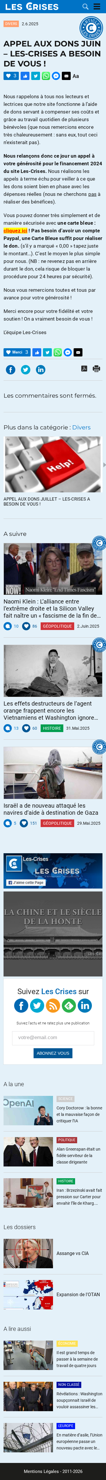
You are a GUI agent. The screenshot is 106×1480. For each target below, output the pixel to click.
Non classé (69, 1385)
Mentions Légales (41, 1471)
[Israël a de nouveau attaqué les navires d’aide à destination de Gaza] (53, 773)
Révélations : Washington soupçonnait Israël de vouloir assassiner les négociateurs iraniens (79, 1400)
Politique (66, 1140)
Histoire (52, 728)
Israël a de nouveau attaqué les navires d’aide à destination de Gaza (51, 809)
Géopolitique (57, 626)
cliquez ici (15, 231)
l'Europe (65, 1426)
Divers (11, 24)
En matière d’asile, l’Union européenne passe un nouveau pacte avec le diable (79, 1442)
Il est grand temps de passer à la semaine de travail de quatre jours (77, 1359)
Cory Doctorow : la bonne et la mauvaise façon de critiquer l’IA (79, 1114)
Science (65, 1099)
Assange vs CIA (73, 1253)
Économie (67, 1343)
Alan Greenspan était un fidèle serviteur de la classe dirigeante (78, 1155)
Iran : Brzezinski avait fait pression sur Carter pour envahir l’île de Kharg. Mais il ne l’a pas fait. (79, 1197)
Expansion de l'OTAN (78, 1294)
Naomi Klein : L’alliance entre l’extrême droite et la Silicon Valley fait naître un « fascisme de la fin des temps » (52, 608)
